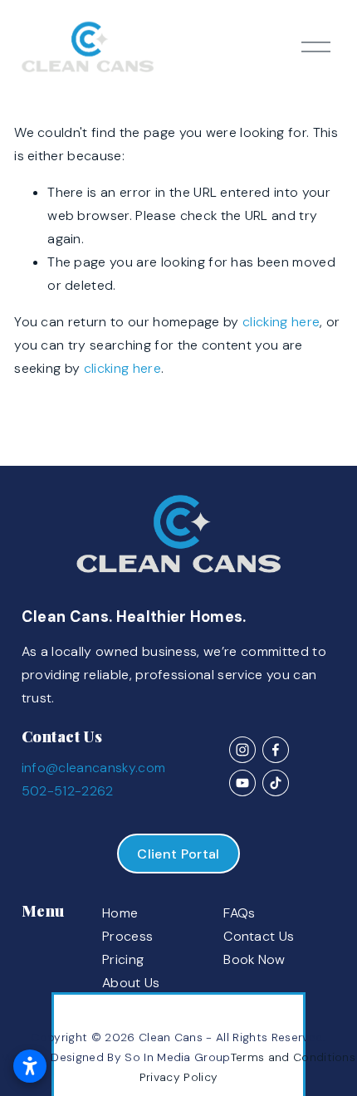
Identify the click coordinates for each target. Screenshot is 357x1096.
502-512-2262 (68, 791)
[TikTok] (275, 783)
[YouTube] (242, 783)
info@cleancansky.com (93, 767)
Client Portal (178, 854)
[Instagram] (242, 749)
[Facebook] (275, 749)
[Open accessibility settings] (29, 1066)
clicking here (281, 321)
